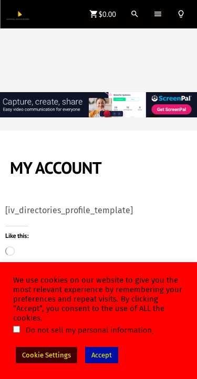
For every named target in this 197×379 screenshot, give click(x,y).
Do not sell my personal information (89, 330)
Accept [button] (101, 355)
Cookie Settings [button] (46, 355)
